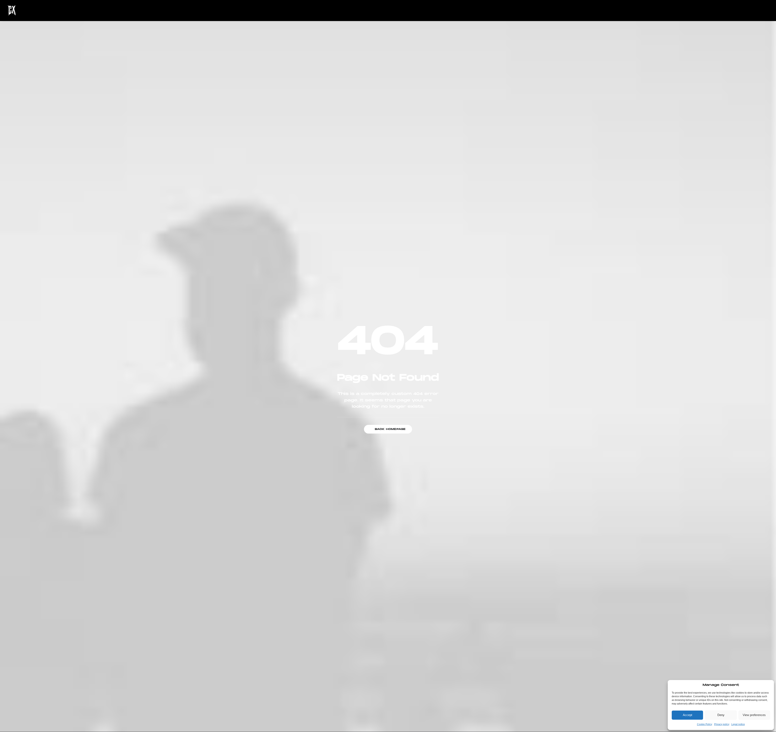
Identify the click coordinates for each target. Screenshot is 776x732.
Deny (720, 715)
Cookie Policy (704, 724)
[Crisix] (11, 10)
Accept (687, 715)
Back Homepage (390, 429)
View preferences (754, 715)
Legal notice (738, 724)
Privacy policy (721, 724)
